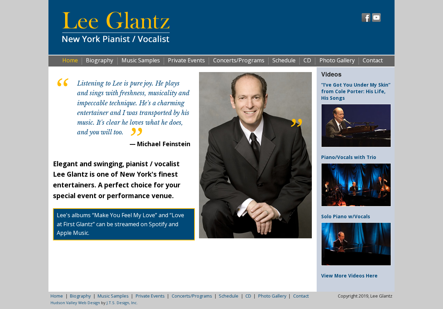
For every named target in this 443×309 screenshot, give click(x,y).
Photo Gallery (337, 61)
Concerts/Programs (238, 61)
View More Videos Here (349, 275)
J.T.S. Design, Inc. (122, 302)
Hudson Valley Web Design (75, 302)
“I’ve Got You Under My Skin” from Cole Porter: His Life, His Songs (355, 91)
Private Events (186, 61)
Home (70, 61)
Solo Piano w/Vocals (345, 216)
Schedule (284, 61)
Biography (99, 61)
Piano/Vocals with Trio (348, 157)
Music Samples (140, 61)
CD (307, 61)
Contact (373, 61)
